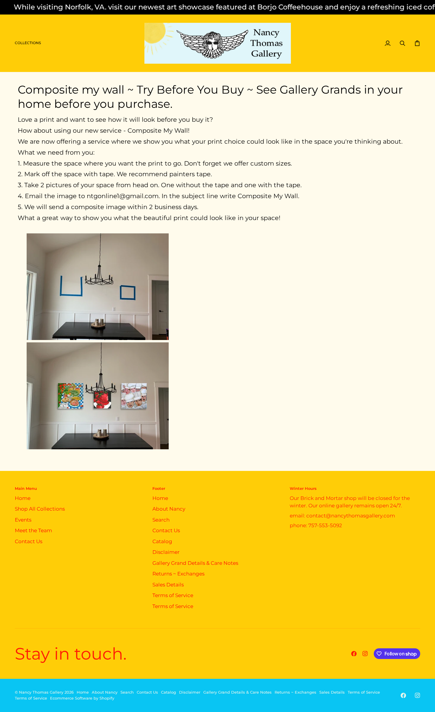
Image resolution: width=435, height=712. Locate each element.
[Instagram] (365, 653)
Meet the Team (33, 530)
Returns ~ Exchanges (178, 574)
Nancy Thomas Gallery (41, 692)
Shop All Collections (40, 509)
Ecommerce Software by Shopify (82, 698)
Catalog (162, 541)
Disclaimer (166, 552)
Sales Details (168, 585)
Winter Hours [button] (303, 488)
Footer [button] (158, 488)
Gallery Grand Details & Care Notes (195, 563)
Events (23, 520)
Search (161, 520)
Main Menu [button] (26, 488)
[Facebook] (354, 653)
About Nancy (168, 509)
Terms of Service (172, 595)
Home (22, 498)
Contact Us (28, 541)
